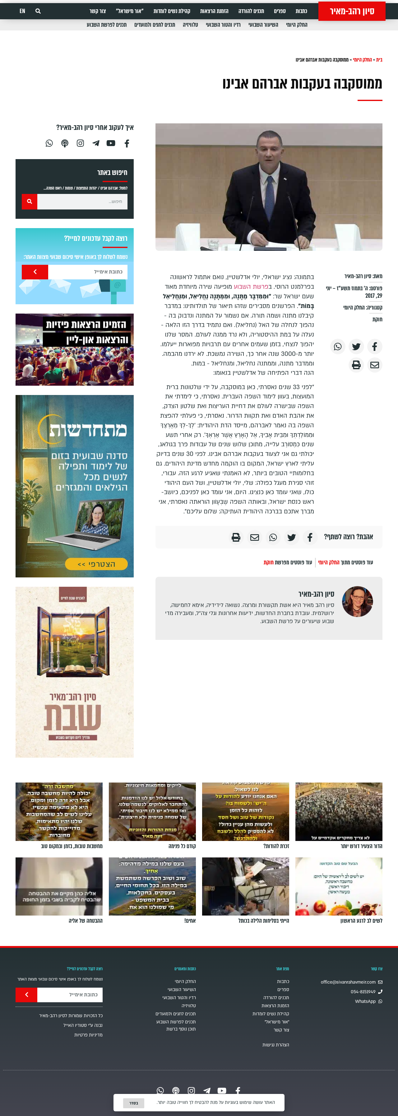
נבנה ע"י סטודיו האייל (83, 1025)
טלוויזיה (190, 25)
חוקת (377, 319)
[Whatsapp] (49, 142)
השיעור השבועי (263, 25)
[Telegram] (95, 142)
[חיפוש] (29, 201)
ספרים (280, 11)
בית (379, 59)
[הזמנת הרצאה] (75, 350)
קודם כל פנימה (182, 846)
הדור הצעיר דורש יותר (361, 846)
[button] (38, 11)
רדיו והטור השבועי (223, 25)
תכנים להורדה (251, 11)
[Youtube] (111, 142)
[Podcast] (64, 142)
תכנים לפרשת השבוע (107, 25)
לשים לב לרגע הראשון (361, 921)
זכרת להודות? (276, 846)
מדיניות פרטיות (88, 1035)
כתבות (301, 11)
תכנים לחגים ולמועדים (154, 25)
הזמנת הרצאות (214, 11)
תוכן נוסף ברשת (181, 1029)
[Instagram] (80, 142)
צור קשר (98, 11)
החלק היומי (297, 25)
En (22, 11)
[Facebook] (126, 142)
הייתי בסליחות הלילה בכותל (263, 921)
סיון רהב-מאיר (352, 11)
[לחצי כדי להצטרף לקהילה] (75, 486)
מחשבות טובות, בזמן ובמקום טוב (72, 846)
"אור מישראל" (130, 11)
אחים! (190, 921)
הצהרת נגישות (275, 1045)
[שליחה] (35, 272)
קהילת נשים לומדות (172, 11)
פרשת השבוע (251, 287)
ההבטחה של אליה (86, 921)
